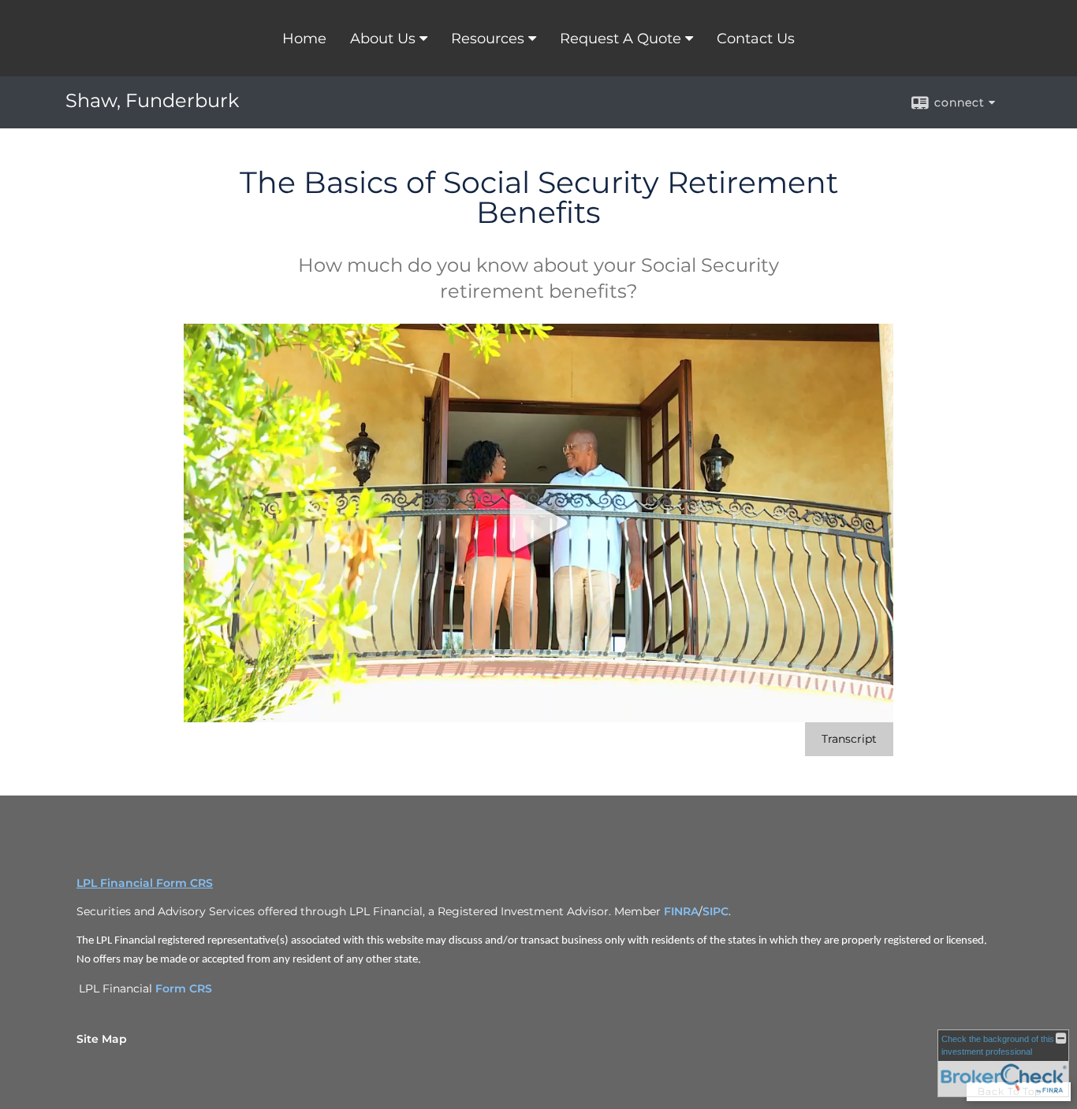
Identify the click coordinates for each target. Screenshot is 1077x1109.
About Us (383, 38)
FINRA (681, 911)
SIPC (715, 911)
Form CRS (183, 988)
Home (304, 38)
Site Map (101, 1039)
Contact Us (756, 38)
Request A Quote (620, 38)
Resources (487, 38)
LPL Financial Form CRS (144, 883)
